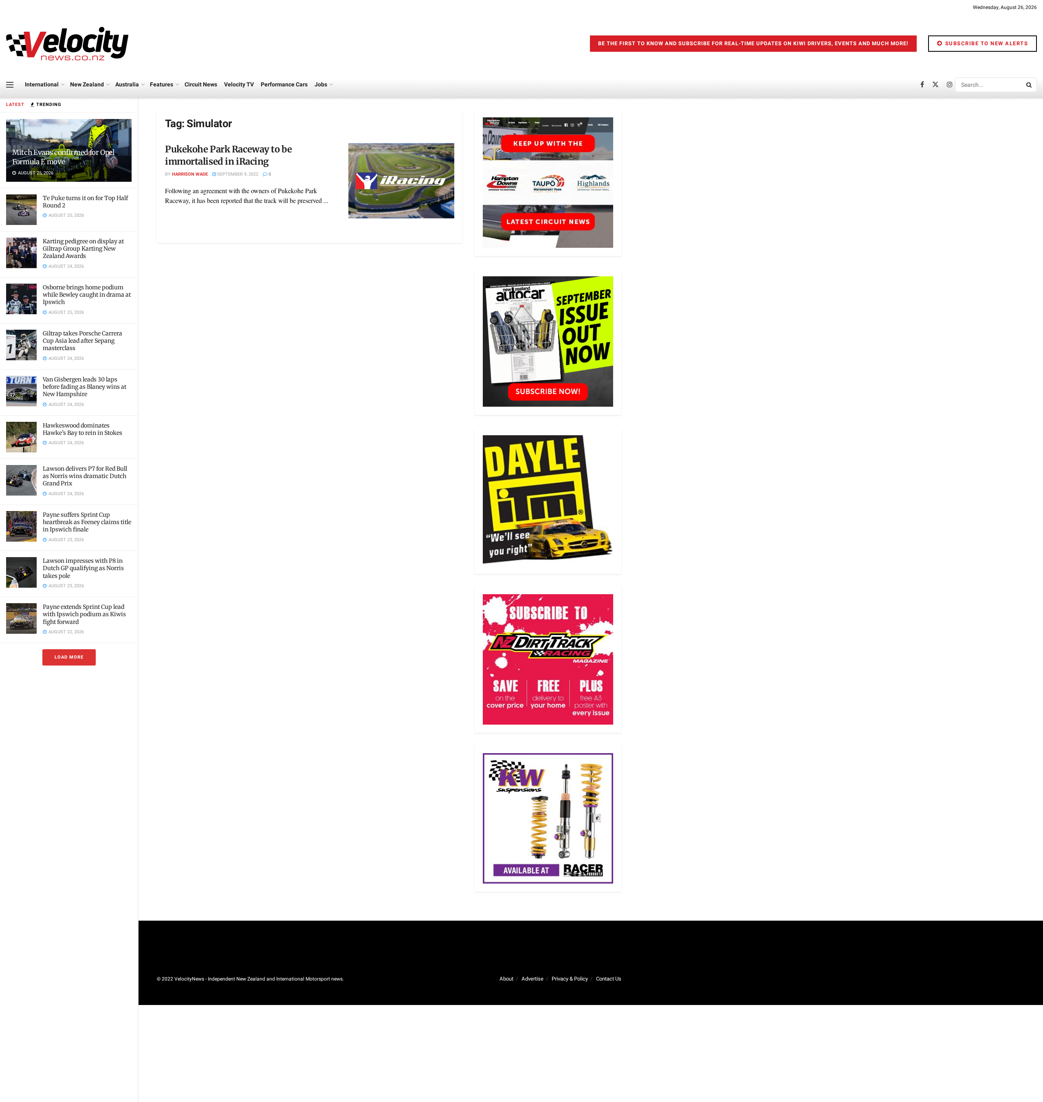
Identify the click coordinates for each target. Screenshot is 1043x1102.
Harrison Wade (190, 174)
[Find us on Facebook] (922, 84)
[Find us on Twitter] (935, 84)
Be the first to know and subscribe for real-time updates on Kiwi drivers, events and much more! (753, 43)
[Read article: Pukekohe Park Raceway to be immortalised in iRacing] (401, 181)
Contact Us (608, 979)
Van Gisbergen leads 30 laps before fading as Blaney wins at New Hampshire (84, 387)
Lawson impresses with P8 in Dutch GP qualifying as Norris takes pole (83, 568)
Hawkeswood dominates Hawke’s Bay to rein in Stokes (82, 429)
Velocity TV (239, 84)
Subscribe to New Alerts (985, 43)
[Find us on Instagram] (950, 84)
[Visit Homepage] (67, 43)
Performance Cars (284, 84)
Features (161, 84)
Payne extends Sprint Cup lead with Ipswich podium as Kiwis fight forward (84, 614)
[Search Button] (1029, 84)
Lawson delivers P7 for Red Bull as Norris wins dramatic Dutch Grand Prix (85, 476)
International (42, 84)
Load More (69, 657)
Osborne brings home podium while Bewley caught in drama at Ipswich (87, 295)
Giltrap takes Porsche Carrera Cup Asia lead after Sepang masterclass (82, 341)
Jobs (321, 84)
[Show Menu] (9, 85)
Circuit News (201, 84)
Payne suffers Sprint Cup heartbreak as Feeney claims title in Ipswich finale (87, 522)
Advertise (533, 979)
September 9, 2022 (237, 174)
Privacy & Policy (570, 979)
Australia (127, 84)
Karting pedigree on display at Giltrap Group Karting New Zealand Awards (83, 249)
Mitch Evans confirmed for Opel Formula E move (63, 157)
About (506, 979)
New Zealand (87, 84)
